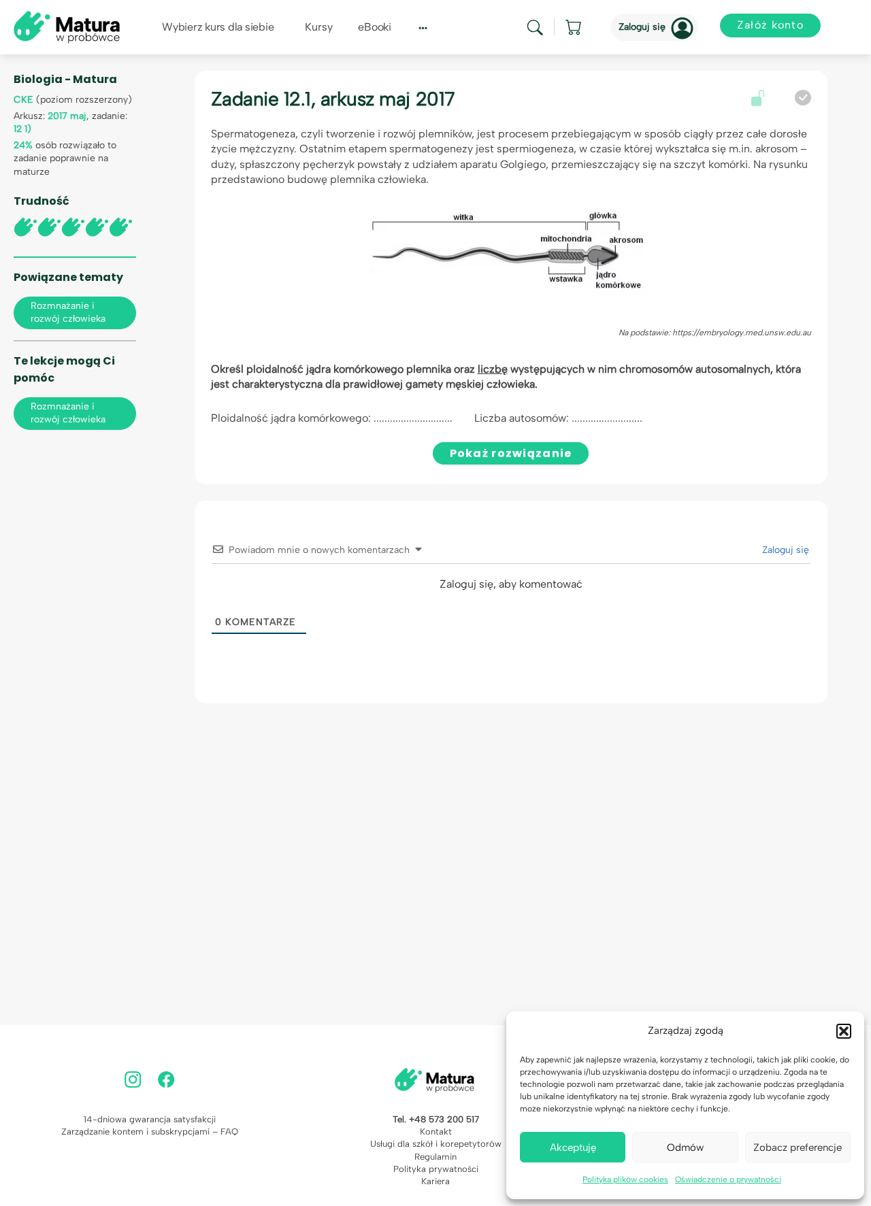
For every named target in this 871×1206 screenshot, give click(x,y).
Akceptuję (573, 1147)
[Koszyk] (574, 27)
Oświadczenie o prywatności (728, 1179)
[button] (844, 1031)
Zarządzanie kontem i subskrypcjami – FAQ (149, 1131)
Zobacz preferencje (797, 1147)
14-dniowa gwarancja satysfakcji (150, 1119)
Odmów (685, 1147)
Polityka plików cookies (625, 1179)
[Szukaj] (534, 27)
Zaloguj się (642, 27)
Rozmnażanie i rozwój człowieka (68, 312)
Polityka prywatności (435, 1169)
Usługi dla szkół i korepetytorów (436, 1144)
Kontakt (436, 1131)
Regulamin (435, 1157)
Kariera (435, 1181)
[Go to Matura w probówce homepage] (67, 26)
